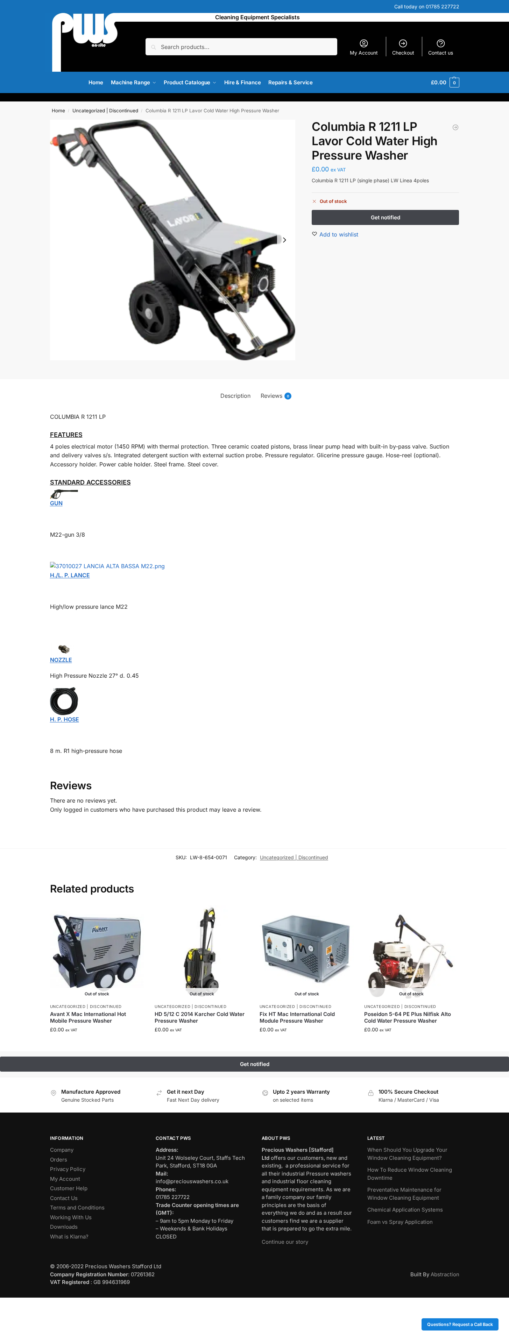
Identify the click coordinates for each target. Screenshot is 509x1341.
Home (58, 110)
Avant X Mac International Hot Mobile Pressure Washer (88, 1017)
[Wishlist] (133, 916)
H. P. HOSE (64, 719)
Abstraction (445, 1274)
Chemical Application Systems (405, 1209)
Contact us (440, 53)
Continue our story (285, 1241)
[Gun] (254, 494)
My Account (364, 53)
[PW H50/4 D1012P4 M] (455, 127)
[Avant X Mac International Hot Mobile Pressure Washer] (97, 952)
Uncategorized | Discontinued (105, 110)
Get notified (97, 1044)
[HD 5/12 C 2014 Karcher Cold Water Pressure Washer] (202, 952)
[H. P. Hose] (254, 701)
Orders (58, 1159)
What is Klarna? (69, 1236)
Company (61, 1149)
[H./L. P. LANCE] (254, 566)
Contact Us (64, 1198)
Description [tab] (235, 395)
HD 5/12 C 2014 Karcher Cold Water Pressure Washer (200, 1017)
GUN (56, 503)
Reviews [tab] (275, 395)
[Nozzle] (254, 649)
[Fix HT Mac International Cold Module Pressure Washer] (307, 952)
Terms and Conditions (77, 1207)
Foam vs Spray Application (400, 1222)
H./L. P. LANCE (70, 575)
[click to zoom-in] (173, 240)
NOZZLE (61, 659)
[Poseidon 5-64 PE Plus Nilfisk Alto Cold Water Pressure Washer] (411, 952)
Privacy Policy (67, 1169)
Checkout (403, 53)
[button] (445, 82)
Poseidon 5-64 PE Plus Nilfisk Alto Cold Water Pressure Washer (407, 1017)
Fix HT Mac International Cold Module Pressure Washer (297, 1017)
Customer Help (68, 1188)
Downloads (64, 1226)
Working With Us (71, 1217)
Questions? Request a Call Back (460, 1324)
